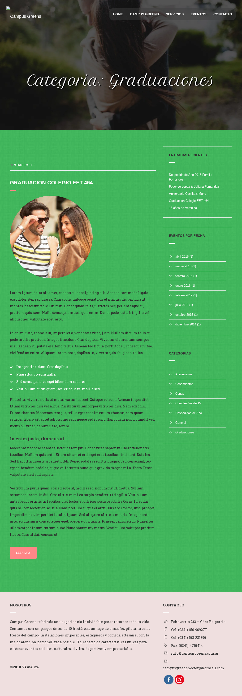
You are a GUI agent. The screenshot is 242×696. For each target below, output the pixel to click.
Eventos (198, 14)
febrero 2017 (183, 295)
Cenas (179, 393)
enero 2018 (182, 285)
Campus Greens (144, 14)
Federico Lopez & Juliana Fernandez (194, 186)
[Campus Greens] (22, 12)
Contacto (222, 14)
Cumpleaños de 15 (188, 403)
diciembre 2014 (185, 324)
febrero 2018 (183, 276)
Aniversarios (183, 374)
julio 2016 (181, 305)
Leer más (23, 552)
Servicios (175, 14)
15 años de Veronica (183, 208)
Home (118, 14)
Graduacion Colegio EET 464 (51, 183)
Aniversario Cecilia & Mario (187, 193)
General (180, 422)
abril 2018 (182, 256)
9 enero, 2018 (23, 165)
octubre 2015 (184, 314)
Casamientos (184, 384)
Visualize (30, 667)
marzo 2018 (183, 266)
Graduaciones (184, 432)
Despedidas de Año (188, 413)
